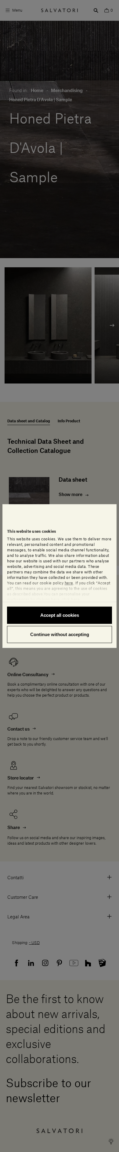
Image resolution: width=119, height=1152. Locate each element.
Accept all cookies (59, 614)
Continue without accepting (59, 634)
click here (71, 599)
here (69, 583)
